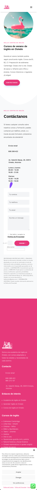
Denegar (18, 477)
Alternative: (11, 247)
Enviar (21, 243)
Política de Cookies (8, 487)
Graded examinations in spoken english (17, 444)
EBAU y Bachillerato (10, 429)
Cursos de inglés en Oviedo (13, 408)
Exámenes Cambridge (11, 421)
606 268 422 (13, 151)
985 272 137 (10, 381)
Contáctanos (12, 82)
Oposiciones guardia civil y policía (16, 439)
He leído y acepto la (16, 235)
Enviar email (12, 146)
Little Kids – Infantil (10, 424)
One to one (7, 437)
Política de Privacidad (20, 487)
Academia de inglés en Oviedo (14, 400)
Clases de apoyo (9, 447)
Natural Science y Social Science (15, 442)
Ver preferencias (18, 483)
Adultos (6, 434)
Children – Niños (9, 426)
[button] (34, 450)
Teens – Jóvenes (9, 432)
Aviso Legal (30, 487)
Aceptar (18, 472)
